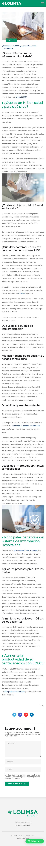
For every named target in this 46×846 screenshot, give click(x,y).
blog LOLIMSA (21, 97)
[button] (34, 841)
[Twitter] (14, 715)
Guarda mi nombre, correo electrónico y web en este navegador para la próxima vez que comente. (22, 777)
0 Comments (8, 49)
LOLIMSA (21, 293)
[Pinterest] (26, 715)
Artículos (11, 40)
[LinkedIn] (32, 715)
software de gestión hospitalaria (26, 426)
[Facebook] (20, 715)
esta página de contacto (14, 691)
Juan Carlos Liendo (28, 46)
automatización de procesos (25, 550)
